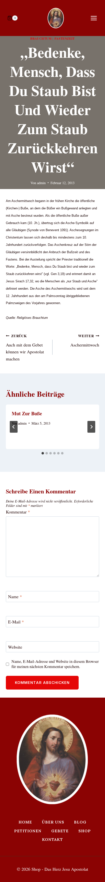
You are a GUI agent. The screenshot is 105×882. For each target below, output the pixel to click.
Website (15, 647)
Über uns (53, 822)
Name (15, 596)
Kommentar (18, 512)
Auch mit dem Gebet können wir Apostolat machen (25, 347)
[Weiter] (91, 427)
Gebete (60, 830)
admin (41, 182)
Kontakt (52, 839)
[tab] (43, 453)
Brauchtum (41, 38)
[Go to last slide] (14, 427)
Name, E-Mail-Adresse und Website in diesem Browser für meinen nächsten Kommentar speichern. (55, 664)
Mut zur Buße (27, 413)
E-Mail (16, 622)
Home (25, 822)
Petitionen (28, 830)
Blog (80, 822)
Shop (84, 830)
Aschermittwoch (84, 340)
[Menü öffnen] (96, 18)
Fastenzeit (64, 38)
